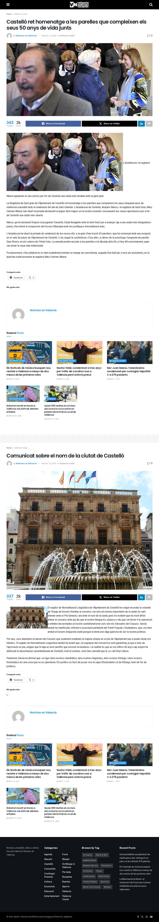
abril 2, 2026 (63, 379)
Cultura (48, 881)
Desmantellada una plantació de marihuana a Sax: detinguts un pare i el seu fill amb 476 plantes (135, 858)
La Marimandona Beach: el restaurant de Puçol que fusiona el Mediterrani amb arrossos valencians (135, 884)
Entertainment (51, 896)
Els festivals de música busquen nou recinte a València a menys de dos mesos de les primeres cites (29, 371)
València (66, 891)
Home (9, 14)
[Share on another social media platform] (149, 124)
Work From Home (91, 887)
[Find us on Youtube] (151, 917)
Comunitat (49, 868)
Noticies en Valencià (26, 35)
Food (65, 854)
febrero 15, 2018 (48, 35)
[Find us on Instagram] (147, 917)
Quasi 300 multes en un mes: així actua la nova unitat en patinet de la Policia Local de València (60, 410)
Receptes (67, 877)
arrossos (87, 855)
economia (49, 886)
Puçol (99, 871)
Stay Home (104, 876)
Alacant (48, 859)
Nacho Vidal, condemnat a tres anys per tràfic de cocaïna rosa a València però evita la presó (79, 371)
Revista (66, 881)
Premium (87, 871)
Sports (65, 886)
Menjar (66, 859)
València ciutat (20, 14)
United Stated (90, 881)
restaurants (89, 876)
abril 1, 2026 (114, 379)
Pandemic (107, 865)
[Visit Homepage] (79, 5)
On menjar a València (68, 865)
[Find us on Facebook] (138, 917)
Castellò (48, 864)
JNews (16, 916)
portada (51, 399)
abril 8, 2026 (13, 379)
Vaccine (105, 881)
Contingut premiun (49, 875)
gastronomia (89, 860)
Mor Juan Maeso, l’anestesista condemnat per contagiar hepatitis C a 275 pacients (128, 371)
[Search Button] (150, 4)
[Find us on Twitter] (142, 917)
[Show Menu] (8, 4)
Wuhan (107, 887)
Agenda (48, 854)
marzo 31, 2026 (14, 416)
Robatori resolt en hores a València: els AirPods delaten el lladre (23, 408)
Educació (49, 891)
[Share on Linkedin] (141, 124)
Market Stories (90, 865)
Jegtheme (67, 916)
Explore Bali (101, 855)
